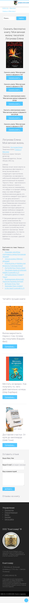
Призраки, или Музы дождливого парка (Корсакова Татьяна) (14, 254)
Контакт (8, 517)
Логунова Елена (16, 147)
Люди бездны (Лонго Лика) (15, 268)
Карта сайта (9, 519)
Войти (7, 515)
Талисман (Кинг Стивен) (14, 286)
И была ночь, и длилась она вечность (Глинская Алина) (14, 264)
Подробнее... (10, 346)
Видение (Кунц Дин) (12, 284)
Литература (9, 510)
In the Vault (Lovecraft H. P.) (15, 288)
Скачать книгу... (14, 78)
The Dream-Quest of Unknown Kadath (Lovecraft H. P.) (14, 271)
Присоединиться (11, 512)
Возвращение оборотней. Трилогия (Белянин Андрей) (13, 280)
